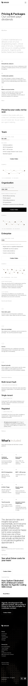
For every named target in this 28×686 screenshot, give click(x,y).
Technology (4, 637)
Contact (3, 656)
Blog (2, 651)
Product (3, 635)
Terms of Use (5, 664)
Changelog (4, 649)
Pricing (3, 640)
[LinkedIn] (25, 678)
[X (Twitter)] (21, 678)
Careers (3, 638)
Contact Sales (7, 612)
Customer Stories (6, 653)
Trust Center (4, 648)
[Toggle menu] (25, 2)
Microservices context (7, 654)
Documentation (5, 646)
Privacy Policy (5, 662)
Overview (4, 633)
